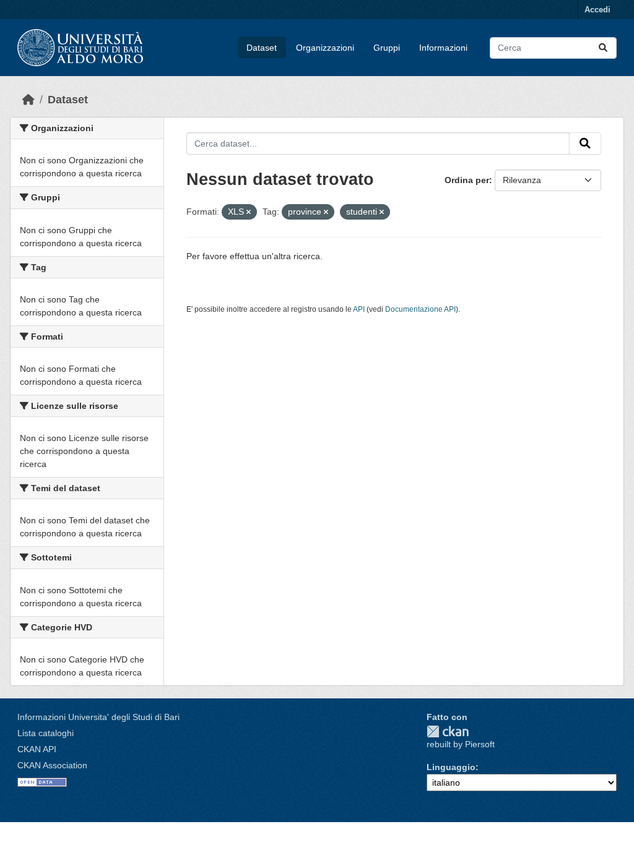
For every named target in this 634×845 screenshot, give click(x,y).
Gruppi (386, 48)
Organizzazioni (325, 48)
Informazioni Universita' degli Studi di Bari (98, 717)
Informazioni (443, 48)
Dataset (261, 48)
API (359, 309)
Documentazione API (420, 309)
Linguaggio (451, 767)
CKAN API (36, 749)
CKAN (448, 731)
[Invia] (603, 48)
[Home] (28, 99)
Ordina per (467, 180)
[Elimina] (248, 212)
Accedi (597, 9)
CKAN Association (52, 765)
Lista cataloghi (45, 733)
